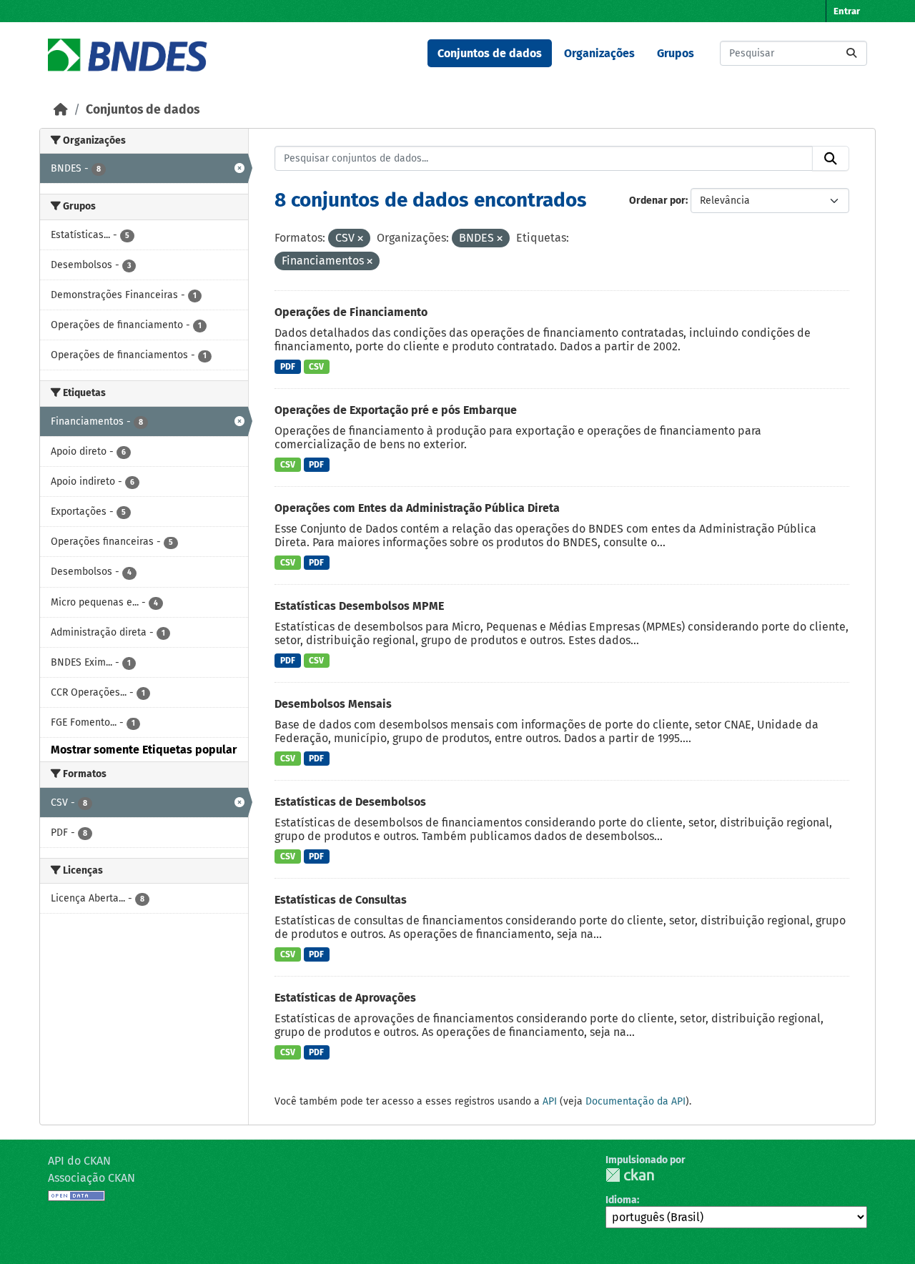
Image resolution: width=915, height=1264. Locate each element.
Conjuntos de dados (489, 53)
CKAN (629, 1174)
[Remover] (360, 239)
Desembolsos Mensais (333, 704)
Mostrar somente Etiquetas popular (144, 749)
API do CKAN (79, 1160)
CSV (316, 367)
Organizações (599, 53)
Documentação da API (635, 1101)
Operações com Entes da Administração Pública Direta (417, 508)
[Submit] (851, 53)
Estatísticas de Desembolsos (350, 802)
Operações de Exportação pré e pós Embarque (395, 410)
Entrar (847, 11)
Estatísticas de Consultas (340, 900)
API (550, 1101)
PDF (287, 367)
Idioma (621, 1200)
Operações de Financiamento (350, 312)
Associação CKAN (91, 1178)
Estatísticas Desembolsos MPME (359, 606)
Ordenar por (657, 200)
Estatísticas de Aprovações (345, 997)
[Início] (61, 109)
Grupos (675, 53)
